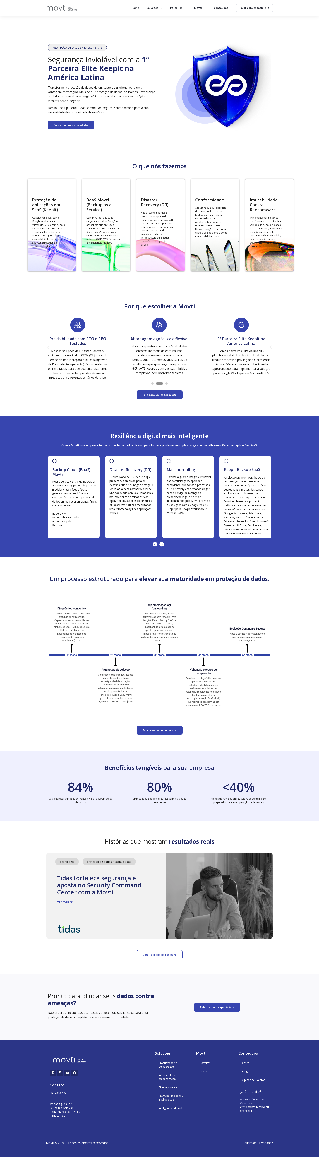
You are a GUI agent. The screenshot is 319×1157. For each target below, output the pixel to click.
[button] (77, 47)
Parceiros (176, 8)
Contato (205, 1071)
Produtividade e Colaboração (168, 1064)
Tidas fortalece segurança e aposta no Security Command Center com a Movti (99, 885)
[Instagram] (60, 1073)
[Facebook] (74, 1073)
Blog (245, 1071)
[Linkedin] (53, 1073)
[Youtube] (67, 1073)
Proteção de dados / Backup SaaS (171, 1097)
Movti (198, 8)
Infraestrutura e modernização (168, 1077)
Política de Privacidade (258, 1143)
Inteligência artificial (170, 1108)
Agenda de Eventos (253, 1080)
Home (135, 8)
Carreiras (205, 1063)
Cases (245, 1063)
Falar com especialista (254, 8)
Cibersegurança (168, 1087)
